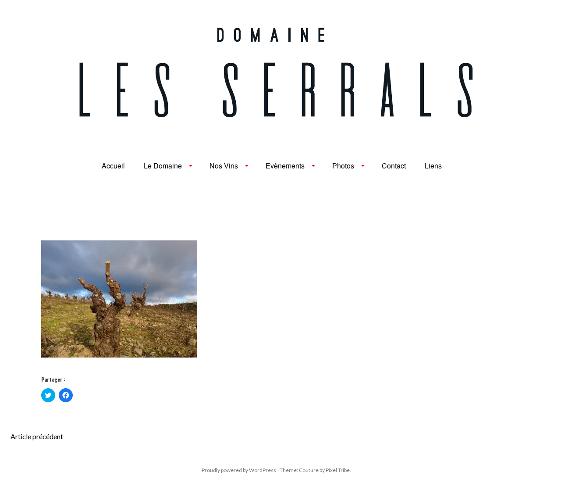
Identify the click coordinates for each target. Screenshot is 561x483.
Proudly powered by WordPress (239, 470)
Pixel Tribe (338, 470)
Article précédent (37, 436)
